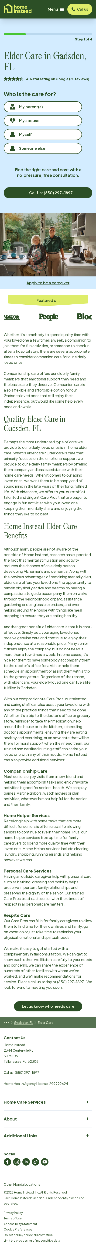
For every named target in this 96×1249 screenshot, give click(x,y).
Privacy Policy (13, 1213)
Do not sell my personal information (28, 1235)
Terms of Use (13, 1218)
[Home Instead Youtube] (44, 1162)
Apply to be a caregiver (48, 282)
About (10, 1118)
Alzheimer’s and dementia (46, 571)
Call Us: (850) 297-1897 (51, 192)
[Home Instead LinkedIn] (26, 1162)
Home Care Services (25, 1102)
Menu (53, 9)
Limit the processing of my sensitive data (32, 1240)
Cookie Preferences (18, 1229)
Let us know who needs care (48, 1006)
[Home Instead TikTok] (35, 1162)
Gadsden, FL (23, 1022)
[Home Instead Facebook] (7, 1162)
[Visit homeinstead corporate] (18, 9)
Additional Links (20, 1135)
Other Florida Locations (22, 1184)
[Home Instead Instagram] (17, 1162)
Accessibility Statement (20, 1224)
